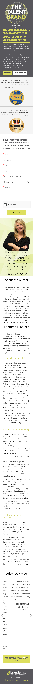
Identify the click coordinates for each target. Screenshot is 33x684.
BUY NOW (7, 73)
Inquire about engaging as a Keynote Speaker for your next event (16, 619)
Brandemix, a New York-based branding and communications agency (16, 294)
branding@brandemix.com (16, 640)
